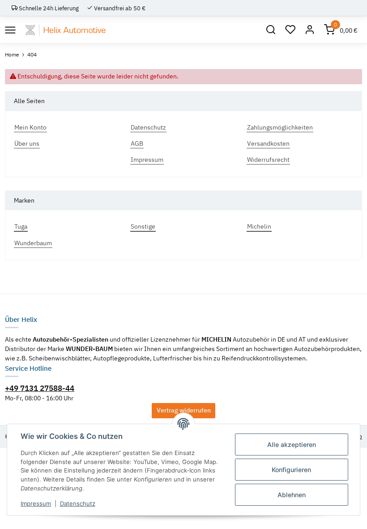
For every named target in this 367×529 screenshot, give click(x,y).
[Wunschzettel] (290, 30)
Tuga (20, 226)
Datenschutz (77, 503)
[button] (271, 30)
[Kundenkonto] (310, 30)
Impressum (36, 503)
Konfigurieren (291, 469)
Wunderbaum (33, 243)
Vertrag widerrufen (184, 410)
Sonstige (143, 226)
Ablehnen (291, 495)
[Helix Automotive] (66, 30)
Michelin (259, 226)
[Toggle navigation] (10, 30)
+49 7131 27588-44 (39, 388)
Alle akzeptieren (291, 444)
